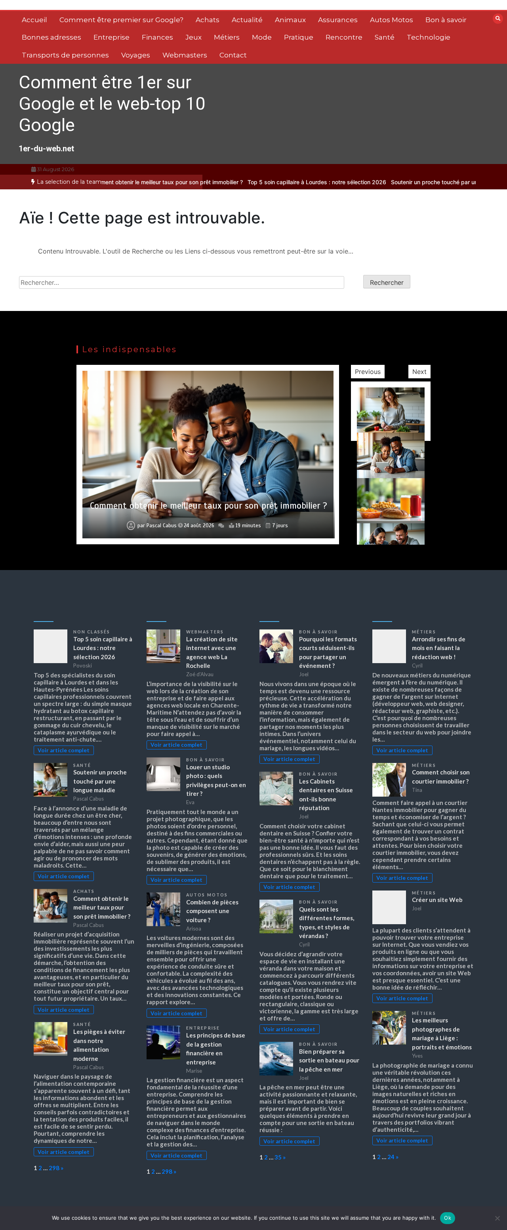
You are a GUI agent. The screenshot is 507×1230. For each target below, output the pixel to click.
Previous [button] (368, 372)
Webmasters (184, 55)
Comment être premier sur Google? (121, 20)
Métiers (227, 37)
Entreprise (111, 37)
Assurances (338, 20)
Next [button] (419, 372)
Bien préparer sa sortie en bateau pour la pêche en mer (329, 1060)
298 (54, 1167)
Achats (207, 20)
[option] (283, 182)
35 (278, 1157)
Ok (447, 1218)
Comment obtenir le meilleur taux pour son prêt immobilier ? (132, 182)
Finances (157, 37)
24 (391, 1156)
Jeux (193, 37)
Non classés (91, 631)
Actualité (247, 20)
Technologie (428, 37)
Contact (233, 55)
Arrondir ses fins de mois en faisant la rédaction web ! (438, 647)
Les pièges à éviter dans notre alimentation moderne (208, 505)
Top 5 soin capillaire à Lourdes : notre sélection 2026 (283, 182)
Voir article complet (64, 750)
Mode (262, 37)
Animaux (290, 20)
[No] (497, 1218)
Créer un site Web (437, 899)
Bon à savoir (446, 20)
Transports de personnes (65, 55)
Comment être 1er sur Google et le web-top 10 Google (112, 103)
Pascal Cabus (161, 526)
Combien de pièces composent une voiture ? (212, 910)
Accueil (34, 20)
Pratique (298, 37)
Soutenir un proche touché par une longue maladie (423, 182)
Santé (385, 37)
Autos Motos (391, 20)
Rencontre (344, 37)
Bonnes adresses (51, 37)
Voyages (135, 55)
